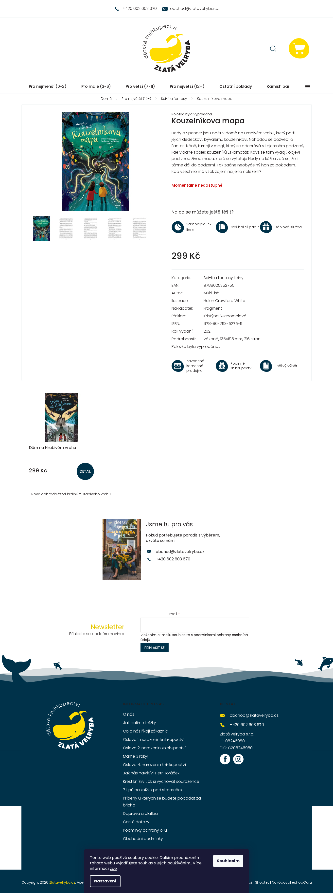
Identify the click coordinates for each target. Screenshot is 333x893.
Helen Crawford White (224, 301)
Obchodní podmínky (143, 838)
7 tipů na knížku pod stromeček (152, 790)
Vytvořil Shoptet (255, 882)
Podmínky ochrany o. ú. (145, 830)
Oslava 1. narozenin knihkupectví (153, 739)
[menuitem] (47, 86)
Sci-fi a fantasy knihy (224, 278)
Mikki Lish (211, 293)
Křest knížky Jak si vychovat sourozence (161, 781)
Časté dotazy (136, 822)
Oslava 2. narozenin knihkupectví (154, 748)
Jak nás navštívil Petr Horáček (151, 773)
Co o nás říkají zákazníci (146, 731)
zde (113, 868)
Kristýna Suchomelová (225, 316)
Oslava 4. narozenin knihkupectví (154, 765)
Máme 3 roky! (135, 756)
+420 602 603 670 (173, 559)
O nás (128, 714)
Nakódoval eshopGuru (292, 882)
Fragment (213, 308)
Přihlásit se (154, 647)
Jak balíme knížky (139, 723)
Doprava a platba (140, 813)
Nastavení (105, 881)
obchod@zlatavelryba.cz (180, 551)
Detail (85, 471)
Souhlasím (228, 861)
